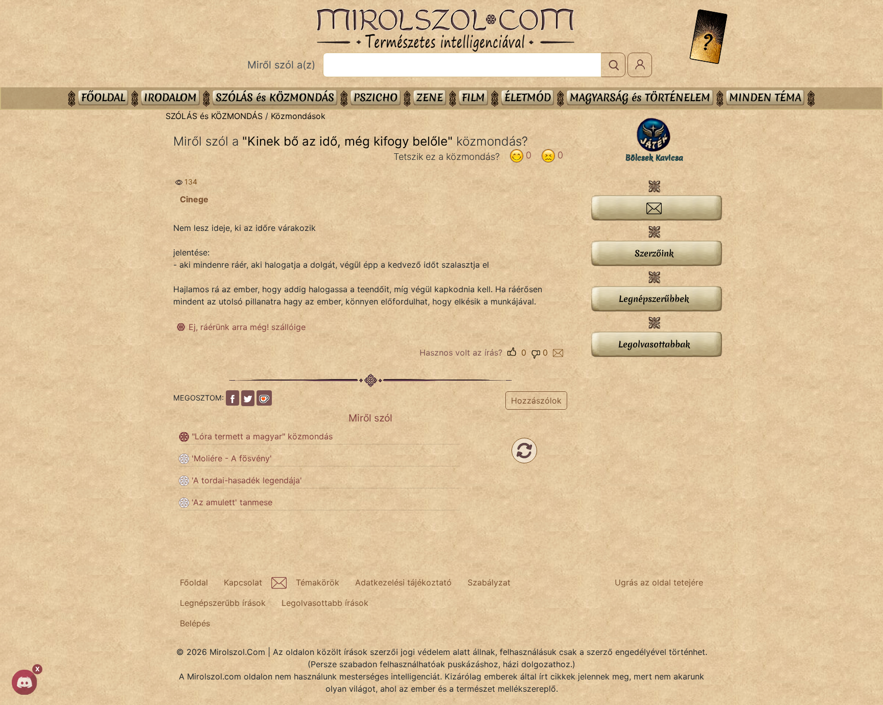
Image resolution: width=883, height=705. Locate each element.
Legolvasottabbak (654, 344)
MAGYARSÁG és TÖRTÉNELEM (640, 97)
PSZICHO (376, 97)
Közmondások (298, 116)
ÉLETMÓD (527, 97)
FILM (473, 97)
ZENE (429, 97)
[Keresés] (613, 65)
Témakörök (317, 582)
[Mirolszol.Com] (445, 30)
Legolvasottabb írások (325, 603)
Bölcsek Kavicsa (654, 158)
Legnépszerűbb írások (223, 603)
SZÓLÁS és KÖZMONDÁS (275, 97)
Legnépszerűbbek (654, 298)
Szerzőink (654, 253)
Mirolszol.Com (445, 30)
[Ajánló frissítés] (524, 450)
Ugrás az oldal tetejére (659, 582)
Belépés (195, 623)
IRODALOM (170, 97)
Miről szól (370, 418)
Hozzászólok (536, 400)
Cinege (194, 199)
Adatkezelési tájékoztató (403, 582)
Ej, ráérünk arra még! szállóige (247, 327)
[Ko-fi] (264, 398)
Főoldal (103, 97)
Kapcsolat (243, 582)
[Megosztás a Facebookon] (232, 398)
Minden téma (765, 97)
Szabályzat (489, 582)
